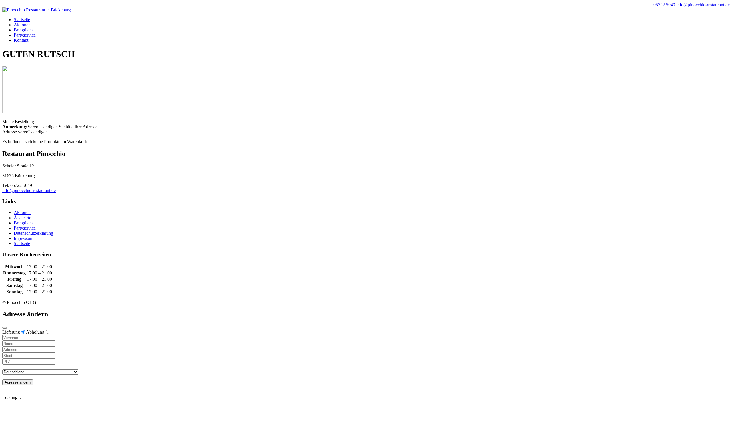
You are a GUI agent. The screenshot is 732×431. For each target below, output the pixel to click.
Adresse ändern (18, 382)
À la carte (22, 217)
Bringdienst (24, 29)
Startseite (22, 19)
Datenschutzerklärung (33, 233)
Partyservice (25, 35)
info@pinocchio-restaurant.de (29, 190)
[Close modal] (4, 328)
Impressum (23, 238)
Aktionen (22, 24)
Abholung (35, 332)
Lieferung (11, 332)
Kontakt (21, 40)
